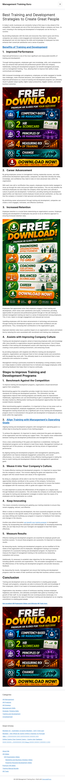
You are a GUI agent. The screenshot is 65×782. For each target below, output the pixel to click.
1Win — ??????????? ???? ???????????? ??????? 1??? (21, 736)
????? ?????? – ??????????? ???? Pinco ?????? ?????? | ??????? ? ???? (26, 742)
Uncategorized (8, 717)
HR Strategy (7, 705)
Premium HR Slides (9, 765)
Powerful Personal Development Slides (18, 763)
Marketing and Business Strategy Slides (18, 760)
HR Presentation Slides (12, 757)
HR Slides (6, 754)
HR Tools (6, 771)
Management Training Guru (17, 4)
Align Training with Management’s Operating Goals (31, 421)
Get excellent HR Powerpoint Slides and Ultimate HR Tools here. (25, 603)
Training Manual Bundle (11, 768)
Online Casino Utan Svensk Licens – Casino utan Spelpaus (22, 739)
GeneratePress (46, 779)
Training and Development (11, 714)
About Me (6, 751)
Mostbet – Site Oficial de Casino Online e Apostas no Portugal (24, 733)
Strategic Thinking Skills (11, 711)
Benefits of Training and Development (25, 47)
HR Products (7, 702)
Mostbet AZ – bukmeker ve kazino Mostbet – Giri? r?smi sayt (23, 731)
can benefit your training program (35, 522)
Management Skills (9, 708)
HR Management (8, 699)
